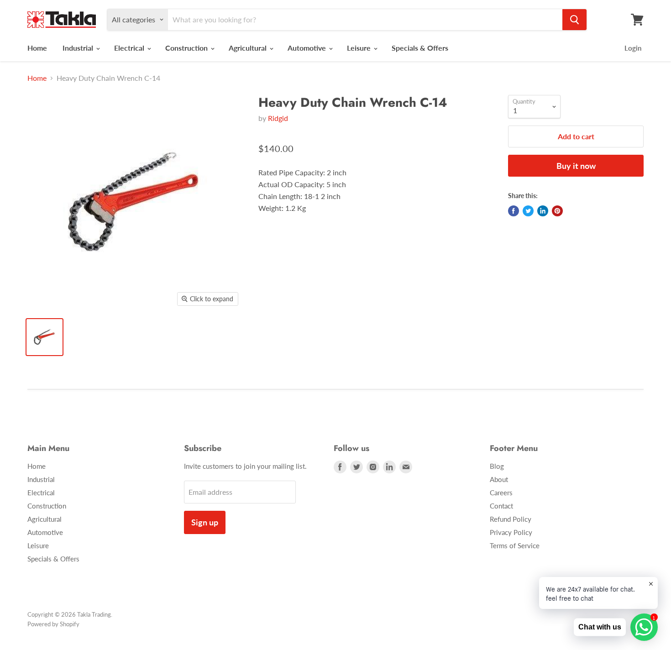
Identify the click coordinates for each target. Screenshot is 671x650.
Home (37, 47)
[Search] (574, 19)
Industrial (79, 47)
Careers (501, 492)
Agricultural (248, 47)
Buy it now (576, 166)
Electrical (130, 47)
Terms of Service (515, 545)
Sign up (204, 522)
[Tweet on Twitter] (528, 210)
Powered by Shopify (53, 624)
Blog (497, 466)
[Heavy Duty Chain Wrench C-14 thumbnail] (44, 337)
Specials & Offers (420, 47)
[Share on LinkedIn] (542, 210)
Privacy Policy (511, 532)
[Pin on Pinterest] (557, 210)
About (499, 479)
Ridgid (278, 118)
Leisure (359, 47)
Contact (501, 506)
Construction (187, 47)
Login (632, 48)
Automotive (308, 47)
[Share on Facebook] (513, 210)
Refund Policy (510, 519)
